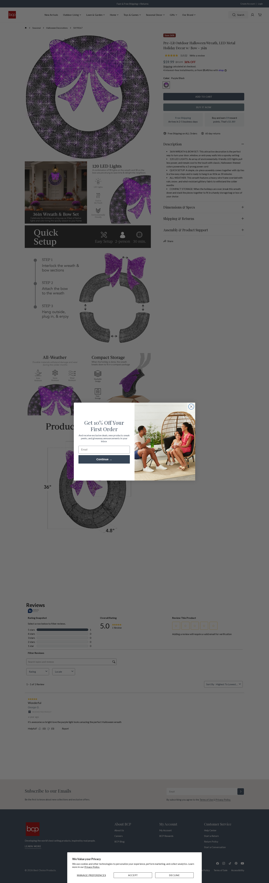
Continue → (104, 459)
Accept (133, 875)
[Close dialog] (191, 406)
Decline (174, 875)
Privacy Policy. (92, 867)
